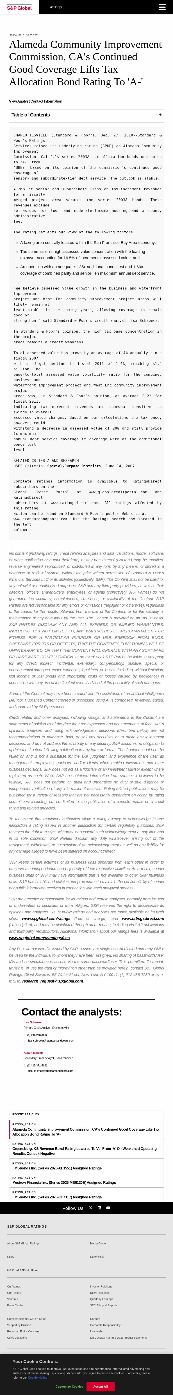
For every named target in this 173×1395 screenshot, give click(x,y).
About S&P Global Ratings (23, 1243)
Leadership (97, 1331)
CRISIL (11, 1257)
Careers (95, 1319)
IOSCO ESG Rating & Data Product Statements (118, 1337)
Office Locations (17, 1337)
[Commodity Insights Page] (91, 1208)
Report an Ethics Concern (23, 1331)
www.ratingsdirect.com (143, 918)
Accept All (100, 1386)
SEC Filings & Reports (103, 1305)
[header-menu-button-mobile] (162, 7)
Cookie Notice (37, 1377)
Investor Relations (101, 1286)
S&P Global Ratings (27, 1226)
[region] (86, 1374)
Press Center (15, 1305)
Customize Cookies (69, 1386)
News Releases (99, 1293)
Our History (14, 1293)
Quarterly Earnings (101, 1299)
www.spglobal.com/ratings (46, 918)
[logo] (19, 7)
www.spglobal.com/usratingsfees (39, 938)
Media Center (98, 1243)
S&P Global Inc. (23, 1270)
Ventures (12, 1299)
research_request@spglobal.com (52, 981)
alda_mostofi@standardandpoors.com (50, 1071)
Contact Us (97, 1257)
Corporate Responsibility (105, 1325)
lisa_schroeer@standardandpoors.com (51, 1040)
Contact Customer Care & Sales (26, 1319)
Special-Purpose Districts (74, 466)
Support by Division (19, 1325)
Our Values (14, 1286)
